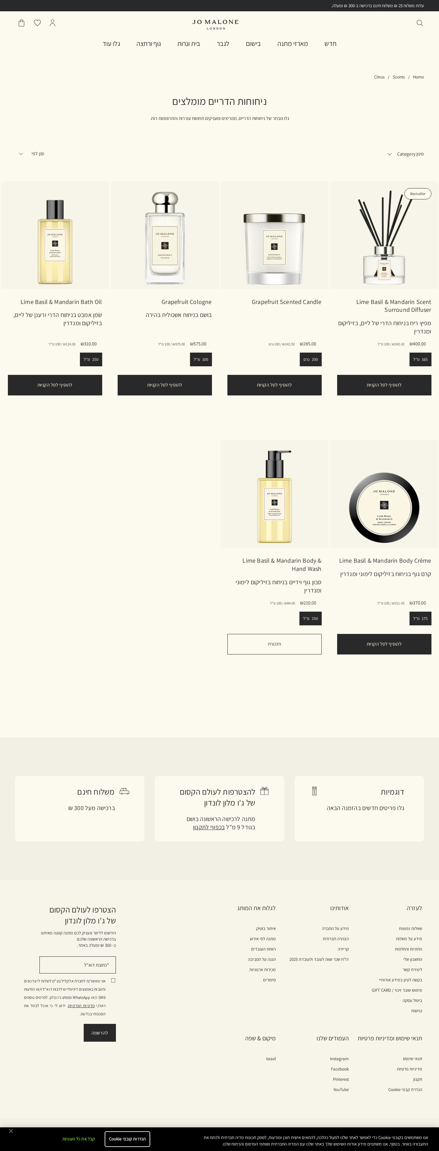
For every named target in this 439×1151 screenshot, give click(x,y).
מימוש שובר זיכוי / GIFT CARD (397, 990)
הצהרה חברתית (336, 939)
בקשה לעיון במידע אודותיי (400, 980)
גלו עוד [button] (111, 43)
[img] (52, 23)
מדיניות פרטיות (409, 1069)
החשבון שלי (412, 959)
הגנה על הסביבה (262, 959)
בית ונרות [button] (188, 43)
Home (418, 77)
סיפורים (269, 980)
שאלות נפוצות (410, 928)
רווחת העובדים (263, 949)
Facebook (340, 1069)
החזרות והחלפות (408, 949)
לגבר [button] (223, 43)
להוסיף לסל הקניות (384, 385)
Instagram (339, 1059)
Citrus (379, 77)
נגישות (416, 1011)
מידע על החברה (335, 928)
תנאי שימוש (412, 1059)
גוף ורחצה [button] (149, 43)
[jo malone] (215, 24)
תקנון (417, 1079)
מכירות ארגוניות (262, 969)
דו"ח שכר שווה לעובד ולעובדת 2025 (319, 959)
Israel (271, 1059)
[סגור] (11, 1131)
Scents (399, 77)
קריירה (343, 949)
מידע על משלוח (409, 939)
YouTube (341, 1089)
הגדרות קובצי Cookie (127, 1139)
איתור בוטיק (266, 928)
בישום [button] (253, 43)
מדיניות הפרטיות (81, 1005)
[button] (330, 43)
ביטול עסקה (412, 1000)
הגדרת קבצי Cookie (405, 1089)
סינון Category (410, 153)
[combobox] (39, 155)
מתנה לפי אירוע (263, 939)
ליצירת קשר (412, 969)
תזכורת (274, 644)
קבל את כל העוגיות (78, 1139)
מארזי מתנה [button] (292, 43)
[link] (384, 235)
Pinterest (341, 1079)
